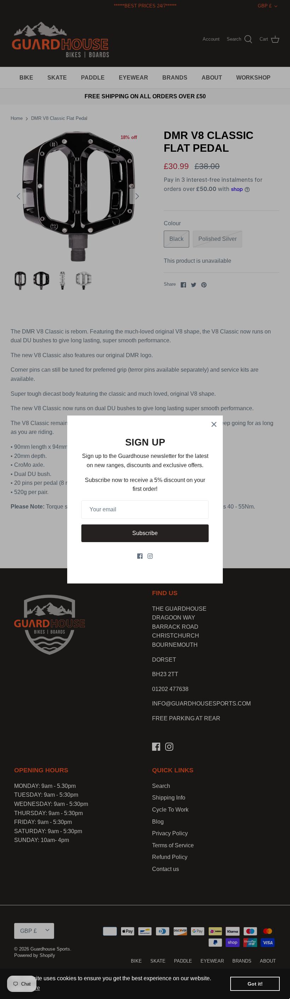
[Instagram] (150, 556)
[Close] (214, 424)
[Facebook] (140, 556)
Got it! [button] (255, 984)
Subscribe (145, 533)
